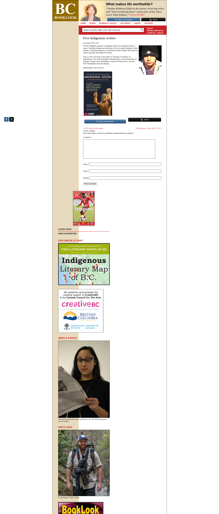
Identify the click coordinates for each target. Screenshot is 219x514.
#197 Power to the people (94, 128)
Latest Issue (64, 229)
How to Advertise (67, 234)
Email (86, 171)
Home (83, 23)
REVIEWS (149, 23)
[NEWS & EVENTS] (84, 417)
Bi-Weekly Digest (108, 23)
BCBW (92, 23)
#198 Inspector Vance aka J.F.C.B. (148, 128)
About (137, 23)
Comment (87, 137)
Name (86, 164)
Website (86, 178)
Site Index (125, 23)
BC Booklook (65, 10)
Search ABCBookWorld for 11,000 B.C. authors (155, 30)
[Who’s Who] (84, 495)
